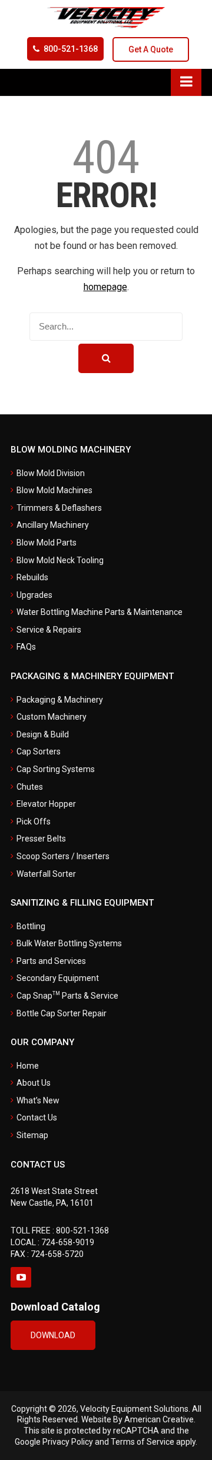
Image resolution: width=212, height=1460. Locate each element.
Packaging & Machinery (59, 699)
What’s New (37, 1100)
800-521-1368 (71, 49)
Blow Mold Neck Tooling (60, 560)
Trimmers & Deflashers (59, 508)
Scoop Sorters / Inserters (63, 856)
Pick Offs (33, 821)
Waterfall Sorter (46, 874)
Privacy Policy (67, 1441)
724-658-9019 (67, 1242)
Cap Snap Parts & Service (67, 995)
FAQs (26, 646)
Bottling (30, 926)
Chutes (29, 786)
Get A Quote (150, 49)
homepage (105, 286)
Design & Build (42, 734)
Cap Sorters (38, 751)
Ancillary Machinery (52, 525)
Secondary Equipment (57, 978)
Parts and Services (51, 961)
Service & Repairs (48, 629)
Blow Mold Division (50, 473)
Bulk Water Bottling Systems (69, 943)
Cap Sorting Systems (55, 769)
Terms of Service (142, 1441)
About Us (33, 1082)
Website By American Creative (137, 1419)
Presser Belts (41, 838)
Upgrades (34, 595)
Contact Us (36, 1117)
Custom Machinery (51, 716)
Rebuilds (32, 577)
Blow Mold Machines (54, 490)
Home (27, 1065)
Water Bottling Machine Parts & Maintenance (99, 612)
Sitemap (32, 1135)
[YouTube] (21, 1277)
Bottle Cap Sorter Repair (61, 1013)
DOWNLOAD (53, 1335)
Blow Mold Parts (46, 542)
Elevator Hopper (46, 804)
